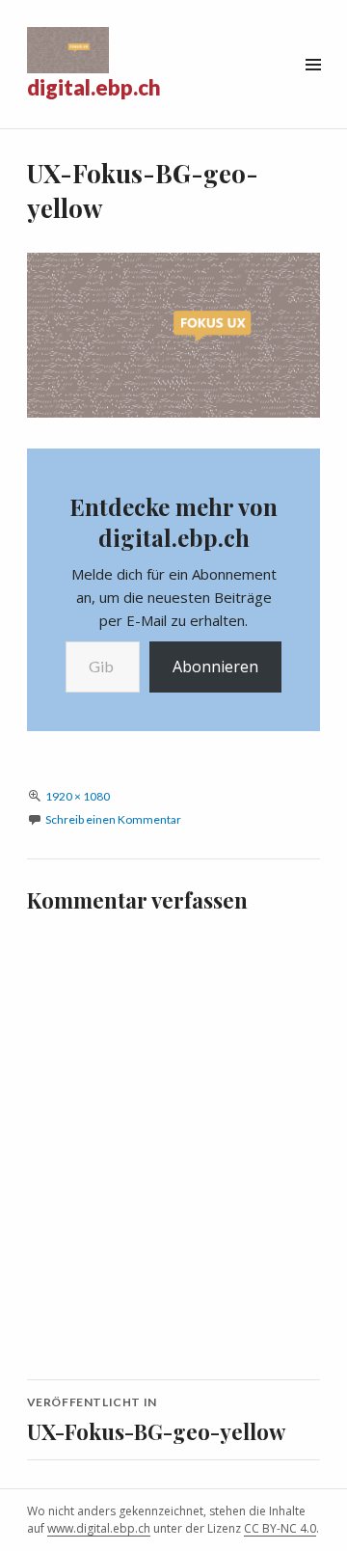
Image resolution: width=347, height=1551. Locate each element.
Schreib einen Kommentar (113, 819)
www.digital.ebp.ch (98, 1528)
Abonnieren (215, 666)
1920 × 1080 (77, 796)
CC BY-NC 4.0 (280, 1528)
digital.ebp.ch (94, 87)
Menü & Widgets (312, 86)
